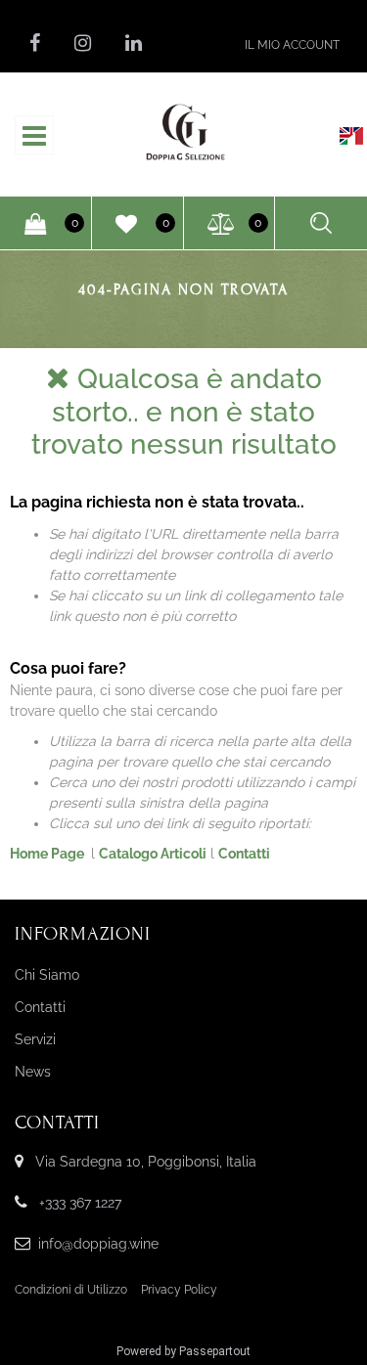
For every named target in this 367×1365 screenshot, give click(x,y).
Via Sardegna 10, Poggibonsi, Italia (145, 1161)
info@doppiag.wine (98, 1244)
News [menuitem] (33, 1071)
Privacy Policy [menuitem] (179, 1290)
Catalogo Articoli (152, 853)
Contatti (244, 853)
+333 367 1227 (80, 1203)
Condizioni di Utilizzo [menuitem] (71, 1290)
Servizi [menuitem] (35, 1039)
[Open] (34, 141)
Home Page (48, 853)
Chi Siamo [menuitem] (47, 975)
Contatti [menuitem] (40, 1007)
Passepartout (215, 1351)
